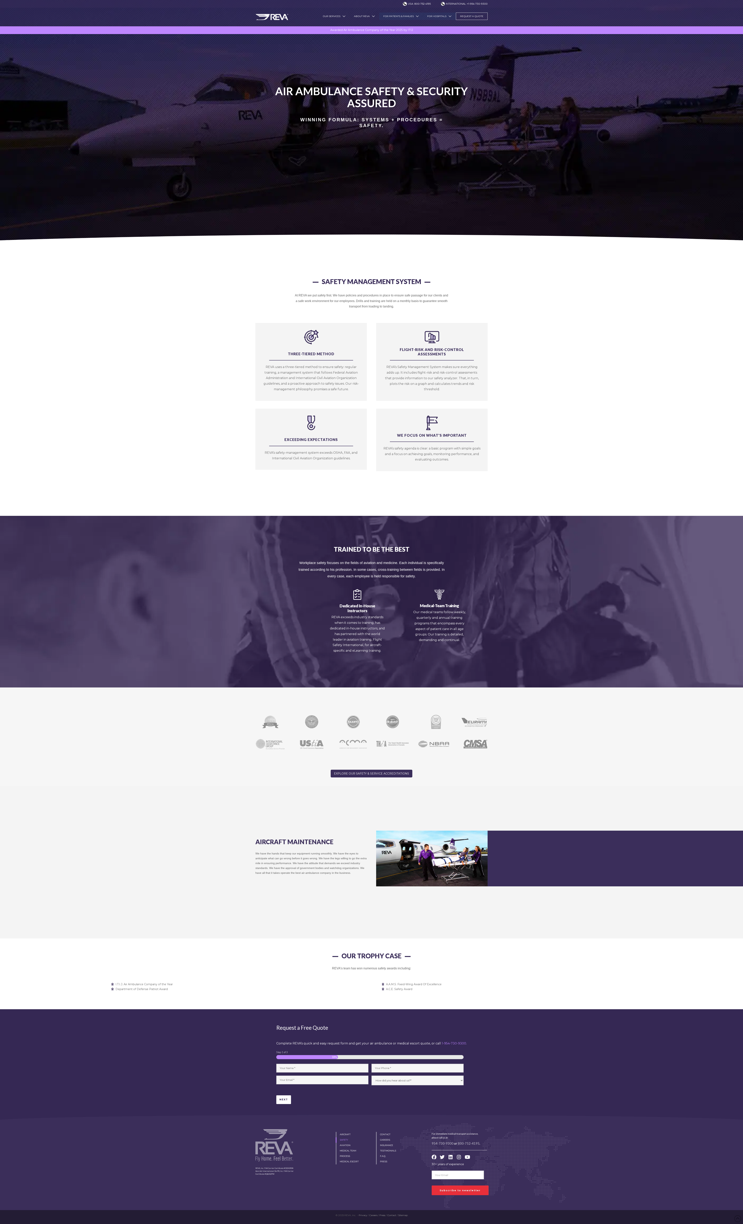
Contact (391, 1215)
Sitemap (403, 1215)
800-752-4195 (468, 1143)
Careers (373, 1215)
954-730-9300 (442, 1143)
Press (382, 1215)
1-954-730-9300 (454, 1043)
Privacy (363, 1215)
